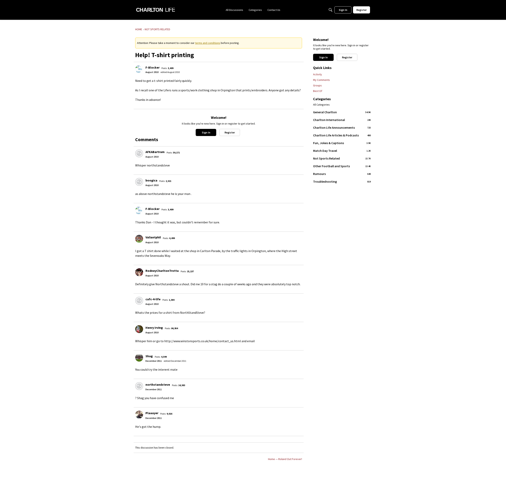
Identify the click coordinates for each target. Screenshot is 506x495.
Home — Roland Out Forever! (285, 459)
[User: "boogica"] (139, 182)
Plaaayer (151, 413)
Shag (149, 356)
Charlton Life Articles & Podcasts (342, 135)
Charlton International (342, 120)
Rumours (342, 174)
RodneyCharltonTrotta (162, 271)
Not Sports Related (342, 158)
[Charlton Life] (155, 10)
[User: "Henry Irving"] (139, 329)
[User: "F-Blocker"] (139, 69)
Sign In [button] (206, 132)
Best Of (317, 91)
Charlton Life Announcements (342, 127)
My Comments (321, 80)
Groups (317, 85)
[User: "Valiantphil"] (139, 239)
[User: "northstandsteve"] (139, 386)
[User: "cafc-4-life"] (139, 301)
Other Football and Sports (342, 166)
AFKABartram (155, 152)
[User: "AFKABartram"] (139, 153)
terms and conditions (207, 43)
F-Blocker (152, 67)
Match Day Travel (342, 151)
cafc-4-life (152, 299)
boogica (151, 180)
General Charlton (342, 112)
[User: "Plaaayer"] (139, 414)
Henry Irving (154, 328)
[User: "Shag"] (139, 358)
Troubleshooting (342, 181)
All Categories (321, 104)
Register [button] (230, 132)
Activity (317, 74)
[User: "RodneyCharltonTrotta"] (139, 272)
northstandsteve (157, 384)
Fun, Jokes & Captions (342, 143)
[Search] (330, 9)
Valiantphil (153, 237)
